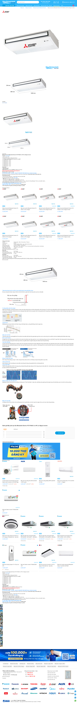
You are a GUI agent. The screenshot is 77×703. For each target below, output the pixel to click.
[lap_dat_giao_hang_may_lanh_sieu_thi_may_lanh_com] (1, 636)
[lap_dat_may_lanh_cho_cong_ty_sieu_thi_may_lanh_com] (1, 619)
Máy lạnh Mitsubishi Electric (12, 158)
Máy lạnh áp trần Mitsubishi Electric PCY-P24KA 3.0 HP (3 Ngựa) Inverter (65, 208)
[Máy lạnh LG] (71, 684)
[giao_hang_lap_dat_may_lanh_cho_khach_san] (1, 631)
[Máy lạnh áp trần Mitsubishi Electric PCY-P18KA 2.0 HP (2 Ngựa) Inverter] (47, 197)
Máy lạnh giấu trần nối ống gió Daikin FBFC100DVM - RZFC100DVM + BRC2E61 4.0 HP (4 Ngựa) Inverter (64, 536)
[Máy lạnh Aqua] (52, 693)
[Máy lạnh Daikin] (5, 684)
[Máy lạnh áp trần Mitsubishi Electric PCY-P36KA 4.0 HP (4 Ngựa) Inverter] (47, 224)
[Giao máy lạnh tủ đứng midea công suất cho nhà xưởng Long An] (1, 633)
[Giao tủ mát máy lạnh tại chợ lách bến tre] (1, 608)
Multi (62, 5)
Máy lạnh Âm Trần (29, 5)
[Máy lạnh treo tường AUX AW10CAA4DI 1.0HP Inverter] (29, 469)
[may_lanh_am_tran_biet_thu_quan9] (1, 625)
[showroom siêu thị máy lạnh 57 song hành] (1, 639)
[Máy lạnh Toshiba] (33, 684)
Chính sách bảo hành (51, 672)
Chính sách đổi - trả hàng (52, 677)
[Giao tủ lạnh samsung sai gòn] (1, 605)
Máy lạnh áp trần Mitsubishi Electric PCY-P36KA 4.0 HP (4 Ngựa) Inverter (47, 236)
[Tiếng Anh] (73, 5)
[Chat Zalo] (75, 697)
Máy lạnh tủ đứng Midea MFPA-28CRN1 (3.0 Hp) (47, 481)
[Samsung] (33, 688)
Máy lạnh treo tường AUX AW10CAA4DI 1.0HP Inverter (29, 481)
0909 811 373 (72, 2)
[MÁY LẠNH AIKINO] (43, 684)
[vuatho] (38, 655)
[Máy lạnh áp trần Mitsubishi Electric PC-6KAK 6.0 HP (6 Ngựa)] (29, 224)
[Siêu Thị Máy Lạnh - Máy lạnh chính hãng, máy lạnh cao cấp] (8, 2)
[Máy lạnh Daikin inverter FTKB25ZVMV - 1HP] (11, 498)
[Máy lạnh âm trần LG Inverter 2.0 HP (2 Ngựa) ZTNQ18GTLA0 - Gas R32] (47, 553)
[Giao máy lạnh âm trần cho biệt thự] (1, 614)
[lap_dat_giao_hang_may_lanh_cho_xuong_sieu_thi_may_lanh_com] (1, 628)
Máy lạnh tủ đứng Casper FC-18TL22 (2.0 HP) (10, 565)
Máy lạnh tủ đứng (30, 663)
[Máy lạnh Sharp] (24, 688)
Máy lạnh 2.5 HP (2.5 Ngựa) (19, 666)
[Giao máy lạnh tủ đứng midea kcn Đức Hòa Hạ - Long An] (1, 622)
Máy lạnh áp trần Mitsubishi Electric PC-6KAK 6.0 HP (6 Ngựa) (29, 236)
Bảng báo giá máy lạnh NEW (53, 671)
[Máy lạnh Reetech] (5, 688)
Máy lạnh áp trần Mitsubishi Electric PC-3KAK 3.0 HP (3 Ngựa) (10, 208)
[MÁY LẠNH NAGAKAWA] (15, 693)
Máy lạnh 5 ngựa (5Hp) (52, 666)
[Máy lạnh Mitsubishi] (24, 684)
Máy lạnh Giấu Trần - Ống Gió (46, 5)
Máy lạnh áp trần (57, 5)
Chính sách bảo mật (51, 679)
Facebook (4, 678)
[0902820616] (75, 694)
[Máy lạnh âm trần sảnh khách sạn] (1, 642)
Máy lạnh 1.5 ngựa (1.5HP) (60, 663)
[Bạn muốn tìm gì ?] (35, 2)
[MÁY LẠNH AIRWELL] (24, 693)
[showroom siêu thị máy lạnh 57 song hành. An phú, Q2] (1, 645)
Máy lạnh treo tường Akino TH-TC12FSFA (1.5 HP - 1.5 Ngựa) (65, 481)
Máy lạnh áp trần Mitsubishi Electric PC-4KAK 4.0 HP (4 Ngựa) (29, 208)
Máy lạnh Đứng (36, 5)
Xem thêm (4, 167)
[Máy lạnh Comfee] (43, 688)
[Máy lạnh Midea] (52, 688)
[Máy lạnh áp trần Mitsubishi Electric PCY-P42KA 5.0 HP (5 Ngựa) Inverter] (66, 224)
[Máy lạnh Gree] (61, 693)
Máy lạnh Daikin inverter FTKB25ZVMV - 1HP (10, 510)
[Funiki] (71, 688)
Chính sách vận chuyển (52, 674)
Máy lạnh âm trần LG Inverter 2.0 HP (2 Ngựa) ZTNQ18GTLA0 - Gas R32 (47, 565)
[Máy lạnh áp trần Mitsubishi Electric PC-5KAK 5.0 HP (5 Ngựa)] (11, 224)
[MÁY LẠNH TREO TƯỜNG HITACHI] (43, 693)
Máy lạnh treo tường (20, 5)
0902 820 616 (66, 2)
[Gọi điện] (75, 701)
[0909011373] (75, 691)
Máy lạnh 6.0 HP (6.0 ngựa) (63, 666)
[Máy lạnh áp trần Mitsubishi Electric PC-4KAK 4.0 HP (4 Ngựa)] (29, 197)
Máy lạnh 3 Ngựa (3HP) (30, 666)
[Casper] (71, 693)
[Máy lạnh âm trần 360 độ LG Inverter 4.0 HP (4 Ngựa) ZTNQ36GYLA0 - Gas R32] (11, 524)
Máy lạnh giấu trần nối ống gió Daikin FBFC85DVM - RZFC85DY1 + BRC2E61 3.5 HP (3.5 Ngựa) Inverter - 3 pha (29, 536)
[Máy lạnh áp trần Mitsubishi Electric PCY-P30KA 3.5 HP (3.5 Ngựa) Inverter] (31, 41)
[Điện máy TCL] (5, 693)
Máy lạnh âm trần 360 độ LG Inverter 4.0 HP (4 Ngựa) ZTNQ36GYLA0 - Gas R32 (10, 536)
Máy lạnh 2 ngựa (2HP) (7, 666)
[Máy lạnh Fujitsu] (61, 688)
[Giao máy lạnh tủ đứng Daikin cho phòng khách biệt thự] (1, 617)
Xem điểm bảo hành (6, 175)
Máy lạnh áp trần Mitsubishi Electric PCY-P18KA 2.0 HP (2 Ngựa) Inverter (47, 208)
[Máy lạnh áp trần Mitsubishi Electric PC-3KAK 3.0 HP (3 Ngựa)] (11, 197)
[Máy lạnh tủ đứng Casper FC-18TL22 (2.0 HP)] (11, 553)
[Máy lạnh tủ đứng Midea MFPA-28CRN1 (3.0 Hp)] (47, 469)
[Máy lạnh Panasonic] (15, 684)
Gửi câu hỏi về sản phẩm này (8, 442)
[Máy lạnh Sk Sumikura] (15, 688)
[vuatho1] (31, 451)
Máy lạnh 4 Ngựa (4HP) (41, 666)
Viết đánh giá (60, 433)
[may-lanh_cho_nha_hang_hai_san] (1, 611)
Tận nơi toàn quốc (45, 2)
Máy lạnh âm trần (39, 663)
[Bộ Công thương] (6, 700)
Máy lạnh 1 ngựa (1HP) (48, 663)
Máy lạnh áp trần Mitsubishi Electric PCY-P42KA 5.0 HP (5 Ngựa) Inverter (65, 236)
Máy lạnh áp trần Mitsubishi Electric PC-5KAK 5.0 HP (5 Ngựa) (10, 236)
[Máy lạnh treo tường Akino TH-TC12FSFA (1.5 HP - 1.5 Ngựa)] (66, 469)
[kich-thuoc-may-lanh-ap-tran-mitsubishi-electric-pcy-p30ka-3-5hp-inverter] (26, 85)
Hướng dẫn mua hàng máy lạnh (53, 676)
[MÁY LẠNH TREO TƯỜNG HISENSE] (33, 693)
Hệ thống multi (22, 663)
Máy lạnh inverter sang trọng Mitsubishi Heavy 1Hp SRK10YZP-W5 (65, 565)
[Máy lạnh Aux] (61, 684)
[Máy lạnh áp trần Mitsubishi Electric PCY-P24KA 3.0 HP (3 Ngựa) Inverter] (66, 197)
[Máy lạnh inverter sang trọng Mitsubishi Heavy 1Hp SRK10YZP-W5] (66, 553)
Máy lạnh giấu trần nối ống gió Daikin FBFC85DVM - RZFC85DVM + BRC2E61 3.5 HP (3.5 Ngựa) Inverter (47, 536)
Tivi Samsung (5, 663)
